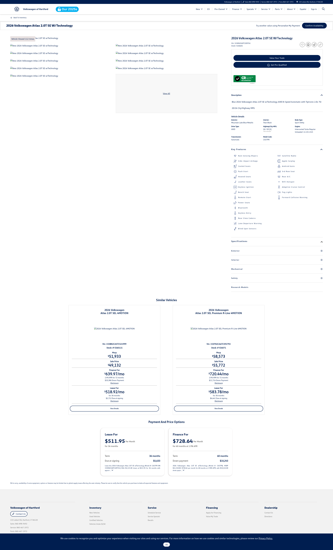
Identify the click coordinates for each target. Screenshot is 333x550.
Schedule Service (154, 513)
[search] (323, 9)
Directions (268, 516)
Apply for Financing (213, 513)
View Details (114, 408)
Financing (212, 507)
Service (152, 507)
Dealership (270, 507)
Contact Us (20, 514)
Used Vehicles (94, 516)
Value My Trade (212, 516)
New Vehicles (94, 513)
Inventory (95, 507)
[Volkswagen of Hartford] (32, 9)
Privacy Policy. (266, 538)
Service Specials (154, 516)
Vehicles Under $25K (97, 524)
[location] (297, 2)
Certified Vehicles (96, 520)
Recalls (150, 520)
